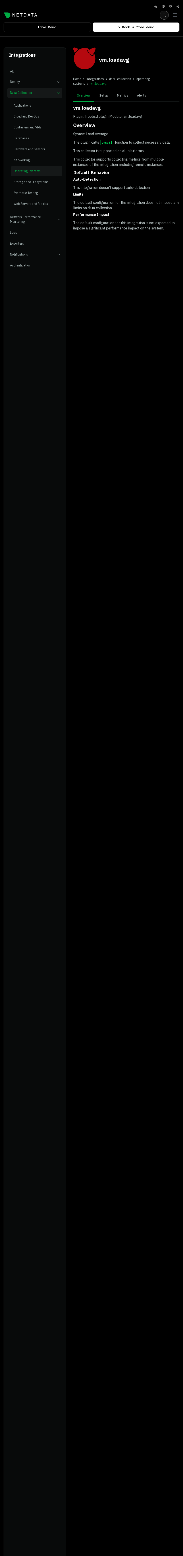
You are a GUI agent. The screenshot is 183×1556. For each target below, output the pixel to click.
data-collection (120, 79)
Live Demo (47, 27)
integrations (95, 79)
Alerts (141, 95)
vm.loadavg (98, 84)
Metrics (122, 95)
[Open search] (164, 15)
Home (77, 79)
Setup (103, 95)
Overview (83, 95)
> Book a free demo (136, 27)
